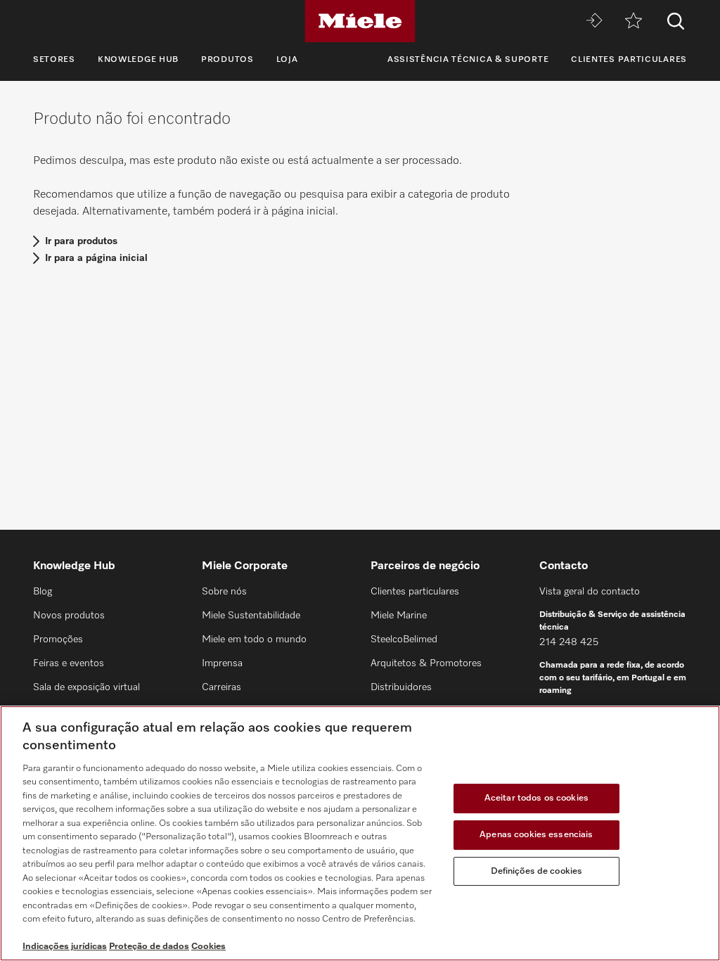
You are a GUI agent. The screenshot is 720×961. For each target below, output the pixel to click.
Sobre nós (224, 592)
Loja (287, 60)
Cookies (208, 946)
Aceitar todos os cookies (536, 798)
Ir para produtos (81, 241)
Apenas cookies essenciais (536, 834)
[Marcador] (633, 21)
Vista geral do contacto (589, 592)
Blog (42, 592)
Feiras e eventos (68, 663)
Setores (54, 60)
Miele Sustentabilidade (251, 615)
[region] (360, 833)
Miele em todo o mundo (254, 639)
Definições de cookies (537, 871)
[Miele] (360, 21)
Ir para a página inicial (96, 258)
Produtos (227, 60)
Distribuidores (401, 687)
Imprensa (222, 663)
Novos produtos (69, 615)
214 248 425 (568, 642)
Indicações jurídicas (64, 946)
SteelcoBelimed (404, 639)
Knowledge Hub (138, 60)
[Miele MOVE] (594, 21)
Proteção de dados (149, 946)
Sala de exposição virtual (86, 687)
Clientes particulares (629, 60)
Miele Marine (399, 615)
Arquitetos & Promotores (426, 663)
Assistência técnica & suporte (467, 60)
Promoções (58, 639)
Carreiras (221, 687)
